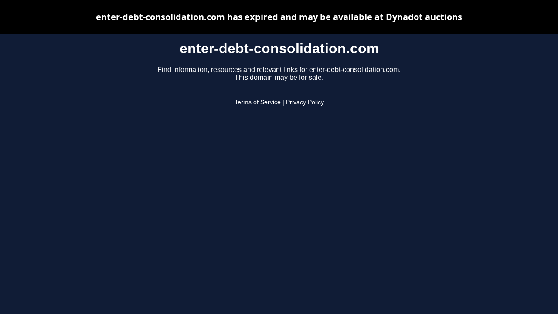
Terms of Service (258, 102)
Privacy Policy (305, 102)
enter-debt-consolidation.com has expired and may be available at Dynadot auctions (279, 17)
